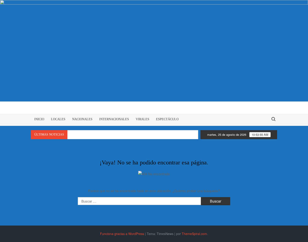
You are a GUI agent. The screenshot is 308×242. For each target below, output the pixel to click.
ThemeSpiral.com (194, 233)
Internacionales (114, 119)
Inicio (39, 119)
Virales (142, 119)
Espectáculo (167, 119)
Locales (58, 119)
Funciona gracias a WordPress (122, 233)
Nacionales (82, 119)
